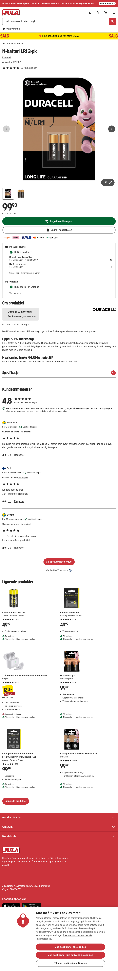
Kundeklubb (9, 836)
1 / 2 (105, 182)
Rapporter (19, 455)
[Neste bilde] (111, 128)
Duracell (6, 57)
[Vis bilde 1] (8, 193)
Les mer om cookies (73, 935)
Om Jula (7, 826)
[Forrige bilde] (6, 128)
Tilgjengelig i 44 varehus (78, 639)
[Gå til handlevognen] (105, 12)
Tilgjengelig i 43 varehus (20, 787)
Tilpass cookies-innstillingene (70, 963)
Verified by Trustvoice (57, 570)
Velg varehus (13, 29)
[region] (59, 939)
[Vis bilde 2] (20, 193)
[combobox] (59, 21)
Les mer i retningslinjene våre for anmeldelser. (47, 411)
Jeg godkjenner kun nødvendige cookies (70, 955)
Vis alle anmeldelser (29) (59, 562)
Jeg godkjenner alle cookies (70, 947)
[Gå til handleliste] (97, 12)
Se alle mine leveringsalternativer (24, 273)
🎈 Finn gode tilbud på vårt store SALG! (59, 36)
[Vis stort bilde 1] (59, 129)
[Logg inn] (89, 12)
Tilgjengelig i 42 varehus (20, 639)
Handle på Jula (11, 817)
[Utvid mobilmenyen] (114, 12)
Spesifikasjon (11, 372)
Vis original (26, 432)
